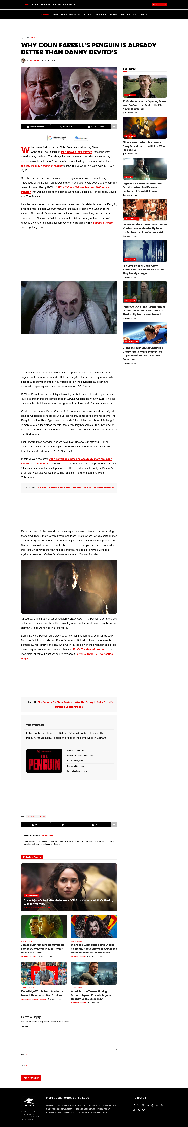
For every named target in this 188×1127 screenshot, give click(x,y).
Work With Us (94, 1105)
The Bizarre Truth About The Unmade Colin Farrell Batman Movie (75, 487)
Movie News (76, 941)
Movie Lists (26, 941)
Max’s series (88, 649)
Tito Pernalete (34, 60)
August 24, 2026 (130, 195)
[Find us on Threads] (152, 1105)
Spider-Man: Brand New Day (66, 14)
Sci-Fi (135, 14)
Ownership (69, 1113)
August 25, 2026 (130, 154)
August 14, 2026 (95, 956)
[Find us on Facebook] (134, 1105)
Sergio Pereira (29, 956)
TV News (41, 816)
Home (23, 38)
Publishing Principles (85, 1109)
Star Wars (125, 14)
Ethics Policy (103, 1109)
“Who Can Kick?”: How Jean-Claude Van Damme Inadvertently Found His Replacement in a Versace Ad (145, 228)
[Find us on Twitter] (138, 1105)
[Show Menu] (22, 4)
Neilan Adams (29, 999)
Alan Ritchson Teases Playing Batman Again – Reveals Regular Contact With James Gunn (91, 995)
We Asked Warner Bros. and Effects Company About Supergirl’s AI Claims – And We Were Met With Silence (94, 948)
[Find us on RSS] (139, 1110)
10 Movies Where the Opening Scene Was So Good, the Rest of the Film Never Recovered (144, 105)
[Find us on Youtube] (148, 1105)
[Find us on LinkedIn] (157, 1105)
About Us (50, 1105)
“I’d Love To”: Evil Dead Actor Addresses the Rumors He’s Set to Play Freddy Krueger (143, 269)
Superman (100, 14)
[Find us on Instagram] (143, 1105)
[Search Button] (147, 5)
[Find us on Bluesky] (143, 1110)
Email (24, 1065)
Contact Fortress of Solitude (71, 1105)
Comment (25, 1026)
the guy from (42, 165)
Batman (113, 14)
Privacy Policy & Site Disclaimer (92, 1113)
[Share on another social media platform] (114, 126)
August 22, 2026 (130, 236)
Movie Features (31, 896)
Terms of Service (54, 1113)
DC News (31, 816)
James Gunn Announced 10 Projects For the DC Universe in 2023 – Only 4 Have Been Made (42, 948)
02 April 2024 (50, 60)
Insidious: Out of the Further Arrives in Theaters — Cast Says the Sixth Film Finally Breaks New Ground (144, 310)
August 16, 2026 (45, 956)
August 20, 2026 (130, 363)
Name (24, 1054)
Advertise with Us (111, 1105)
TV (28, 38)
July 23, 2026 (94, 1003)
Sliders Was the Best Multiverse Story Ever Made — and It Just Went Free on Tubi (144, 146)
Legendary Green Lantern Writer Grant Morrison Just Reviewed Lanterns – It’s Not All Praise (142, 187)
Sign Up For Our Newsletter (59, 1109)
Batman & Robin (103, 222)
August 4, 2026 (55, 999)
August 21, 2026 (61, 907)
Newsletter (160, 5)
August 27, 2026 (130, 113)
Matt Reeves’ (76, 152)
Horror (144, 14)
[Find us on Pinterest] (161, 1105)
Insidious (88, 14)
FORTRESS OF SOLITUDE (54, 4)
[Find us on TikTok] (134, 1110)
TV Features (35, 38)
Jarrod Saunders (33, 907)
